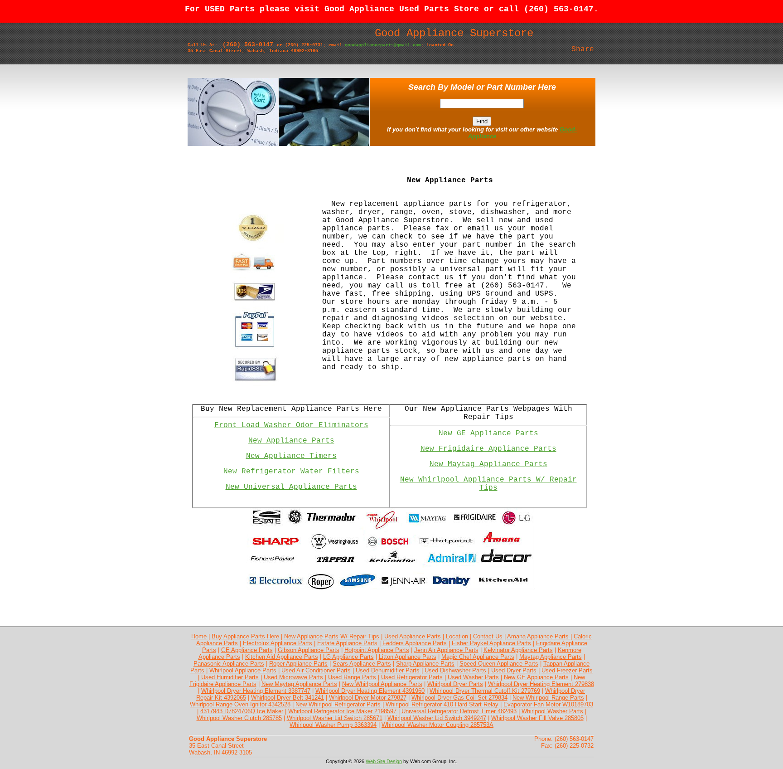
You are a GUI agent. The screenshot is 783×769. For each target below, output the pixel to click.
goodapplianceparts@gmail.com (383, 45)
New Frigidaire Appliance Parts (488, 449)
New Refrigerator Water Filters (291, 471)
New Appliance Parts (291, 441)
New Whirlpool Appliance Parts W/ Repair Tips (488, 484)
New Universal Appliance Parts (291, 487)
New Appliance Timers (291, 456)
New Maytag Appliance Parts (488, 464)
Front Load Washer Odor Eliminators (291, 425)
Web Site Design (384, 761)
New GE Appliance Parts (488, 433)
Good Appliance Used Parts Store (401, 9)
